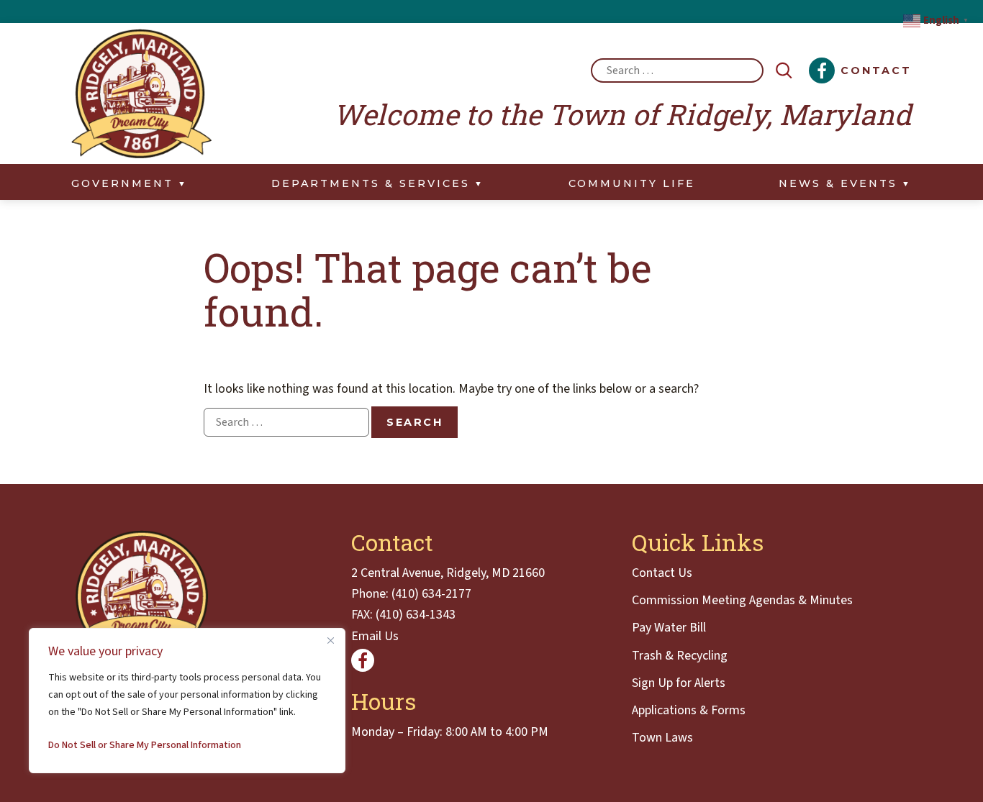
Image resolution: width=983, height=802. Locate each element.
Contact (876, 70)
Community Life (631, 183)
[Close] (330, 640)
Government (122, 183)
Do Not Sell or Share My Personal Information (144, 745)
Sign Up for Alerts (678, 683)
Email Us (375, 636)
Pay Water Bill (669, 628)
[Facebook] (822, 70)
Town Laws (662, 738)
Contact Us (662, 573)
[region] (187, 700)
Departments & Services (370, 183)
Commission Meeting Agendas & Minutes (742, 600)
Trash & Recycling (680, 656)
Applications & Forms (689, 710)
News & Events (838, 183)
